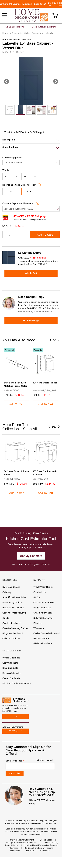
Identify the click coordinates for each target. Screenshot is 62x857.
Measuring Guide (12, 602)
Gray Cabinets (10, 662)
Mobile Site (45, 851)
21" (35, 176)
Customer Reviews (44, 602)
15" (16, 176)
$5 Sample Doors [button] (15, 26)
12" (6, 176)
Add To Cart (45, 234)
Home (5, 33)
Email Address (29, 761)
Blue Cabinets (10, 667)
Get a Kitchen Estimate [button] (44, 26)
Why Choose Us (42, 607)
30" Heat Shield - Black (45, 382)
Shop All (30, 429)
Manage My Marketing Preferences (21, 842)
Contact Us (39, 592)
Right (29, 191)
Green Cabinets (11, 678)
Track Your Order (43, 587)
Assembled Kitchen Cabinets (26, 33)
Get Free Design (31, 320)
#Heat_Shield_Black (47, 390)
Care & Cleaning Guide (15, 628)
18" (25, 176)
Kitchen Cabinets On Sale (16, 683)
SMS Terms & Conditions (42, 643)
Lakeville (49, 33)
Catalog (6, 592)
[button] (55, 15)
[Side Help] (39, 184)
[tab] (31, 139)
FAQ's (36, 597)
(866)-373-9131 (42, 564)
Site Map (30, 851)
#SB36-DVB (15, 479)
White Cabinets (11, 657)
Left (10, 191)
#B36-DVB (43, 479)
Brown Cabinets (11, 673)
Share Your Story (42, 612)
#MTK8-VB (14, 390)
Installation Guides (13, 607)
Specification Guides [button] (14, 597)
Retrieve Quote (11, 587)
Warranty (38, 628)
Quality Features (11, 623)
